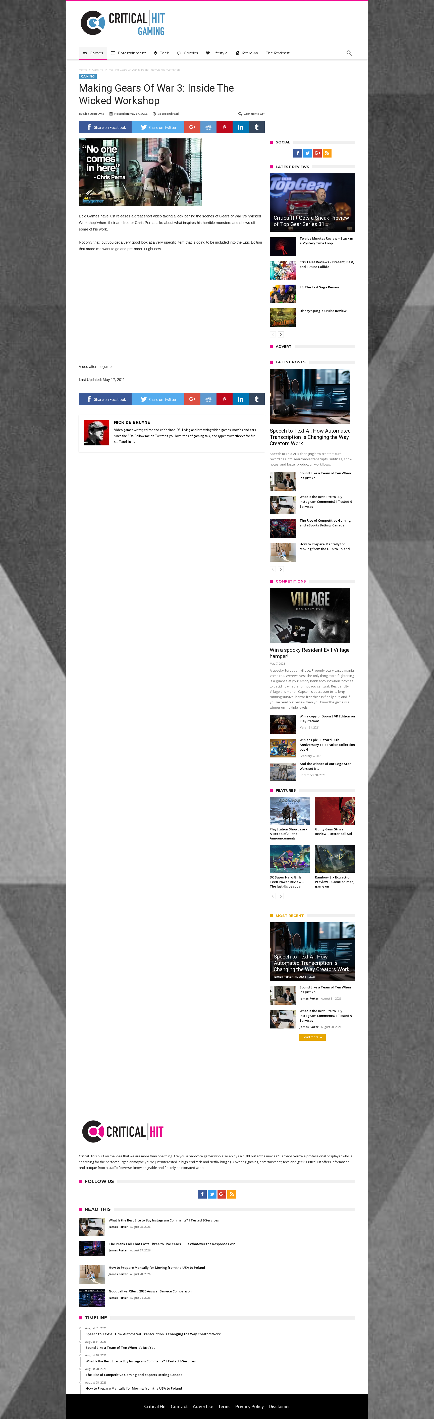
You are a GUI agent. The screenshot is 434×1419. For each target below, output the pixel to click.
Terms (224, 1406)
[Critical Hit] (123, 8)
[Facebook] (297, 153)
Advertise (203, 1406)
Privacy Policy (249, 1406)
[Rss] (327, 153)
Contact (179, 1406)
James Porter (283, 976)
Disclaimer (279, 1406)
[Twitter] (307, 153)
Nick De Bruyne (93, 114)
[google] (192, 127)
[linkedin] (241, 127)
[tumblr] (257, 127)
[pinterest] (224, 127)
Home (83, 69)
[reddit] (208, 127)
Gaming (97, 69)
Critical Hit (155, 1406)
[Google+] (317, 153)
